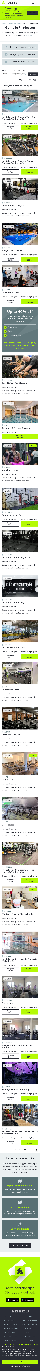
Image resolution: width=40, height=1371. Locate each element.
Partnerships (30, 1336)
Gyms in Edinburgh (10, 1336)
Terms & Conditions (30, 1320)
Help (30, 1316)
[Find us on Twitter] (16, 1312)
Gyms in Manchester (10, 1324)
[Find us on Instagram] (20, 1312)
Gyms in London (10, 1316)
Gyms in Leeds (10, 1332)
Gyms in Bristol (10, 1320)
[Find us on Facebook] (13, 1312)
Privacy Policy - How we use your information (30, 1328)
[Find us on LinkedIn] (23, 1312)
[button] (20, 110)
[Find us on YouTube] (27, 1312)
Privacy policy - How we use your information (21, 1344)
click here (30, 35)
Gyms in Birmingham (10, 1328)
